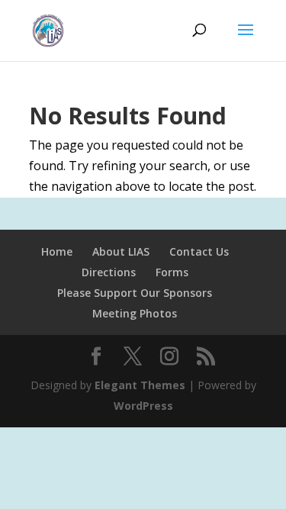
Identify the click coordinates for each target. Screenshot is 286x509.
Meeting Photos (134, 313)
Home (56, 251)
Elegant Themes (140, 385)
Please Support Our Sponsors (134, 292)
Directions (109, 272)
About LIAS (120, 251)
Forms (172, 272)
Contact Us (199, 251)
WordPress (143, 405)
